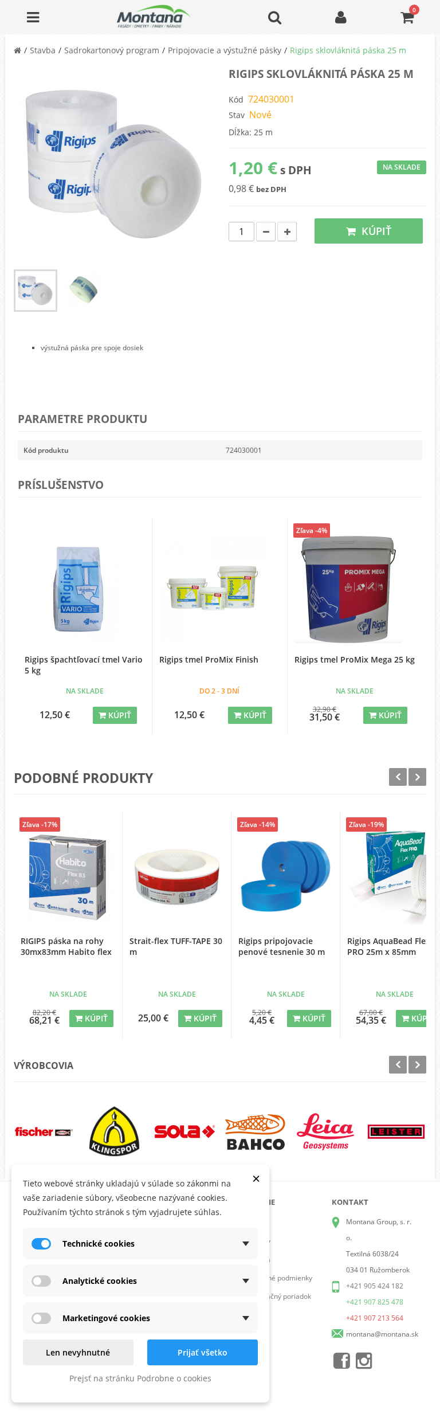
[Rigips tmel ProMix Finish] (219, 589)
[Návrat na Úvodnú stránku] (17, 50)
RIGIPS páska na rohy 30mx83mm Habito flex (66, 946)
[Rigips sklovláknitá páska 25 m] (35, 290)
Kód (236, 99)
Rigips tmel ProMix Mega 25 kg (354, 659)
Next (417, 777)
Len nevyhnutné (78, 1352)
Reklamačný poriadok (277, 1296)
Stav (237, 114)
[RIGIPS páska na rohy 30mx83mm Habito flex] (68, 877)
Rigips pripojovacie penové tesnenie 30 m (281, 946)
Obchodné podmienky (277, 1278)
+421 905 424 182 (374, 1286)
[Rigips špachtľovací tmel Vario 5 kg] (85, 589)
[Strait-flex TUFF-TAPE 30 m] (176, 877)
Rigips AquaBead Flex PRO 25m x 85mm (388, 946)
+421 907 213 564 (374, 1318)
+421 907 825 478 (374, 1302)
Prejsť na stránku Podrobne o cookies (140, 1378)
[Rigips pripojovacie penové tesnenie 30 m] (285, 877)
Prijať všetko (202, 1352)
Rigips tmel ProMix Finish (208, 659)
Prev (398, 777)
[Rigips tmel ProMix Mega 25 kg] (354, 589)
